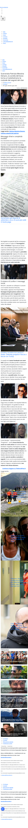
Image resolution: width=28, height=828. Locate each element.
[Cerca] (1, 16)
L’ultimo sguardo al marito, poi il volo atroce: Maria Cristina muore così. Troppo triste (13, 720)
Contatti (5, 740)
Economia (5, 40)
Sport (4, 43)
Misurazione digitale (8, 742)
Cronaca (5, 36)
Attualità (5, 38)
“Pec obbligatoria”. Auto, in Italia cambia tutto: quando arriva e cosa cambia (12, 705)
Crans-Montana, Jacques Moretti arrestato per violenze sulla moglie (19, 626)
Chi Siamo (5, 738)
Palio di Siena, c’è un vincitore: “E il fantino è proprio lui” (13, 662)
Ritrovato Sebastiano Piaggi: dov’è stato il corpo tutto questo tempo (13, 691)
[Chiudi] (3, 19)
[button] (2, 808)
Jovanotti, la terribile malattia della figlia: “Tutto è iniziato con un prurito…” (13, 734)
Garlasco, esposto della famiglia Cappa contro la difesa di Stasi (18, 538)
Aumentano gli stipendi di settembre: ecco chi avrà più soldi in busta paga (13, 220)
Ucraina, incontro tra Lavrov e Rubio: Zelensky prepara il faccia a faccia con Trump (14, 354)
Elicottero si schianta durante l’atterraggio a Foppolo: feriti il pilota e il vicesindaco (18, 494)
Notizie (3, 660)
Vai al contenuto (4, 7)
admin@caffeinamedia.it (6, 757)
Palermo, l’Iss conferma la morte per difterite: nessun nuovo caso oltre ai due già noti (18, 582)
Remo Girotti (7, 82)
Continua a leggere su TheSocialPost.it (14, 468)
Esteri (4, 35)
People (3, 732)
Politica (5, 33)
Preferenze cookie (7, 743)
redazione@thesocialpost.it (7, 775)
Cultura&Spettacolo (8, 41)
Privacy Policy (3, 746)
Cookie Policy (9, 746)
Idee (4, 31)
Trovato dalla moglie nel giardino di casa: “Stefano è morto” (12, 676)
